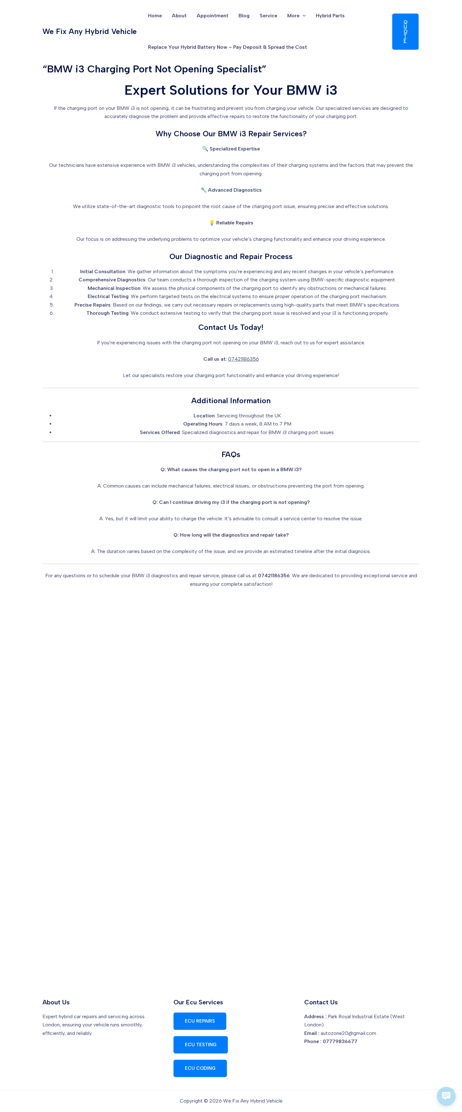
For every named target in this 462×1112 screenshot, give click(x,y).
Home (155, 16)
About (179, 16)
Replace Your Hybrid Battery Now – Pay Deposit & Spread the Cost (227, 47)
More (293, 16)
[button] (303, 15)
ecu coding (200, 1068)
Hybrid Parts (330, 16)
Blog (244, 16)
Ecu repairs (200, 1021)
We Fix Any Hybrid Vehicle (89, 31)
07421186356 (243, 359)
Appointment (212, 16)
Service (268, 16)
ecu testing (201, 1044)
